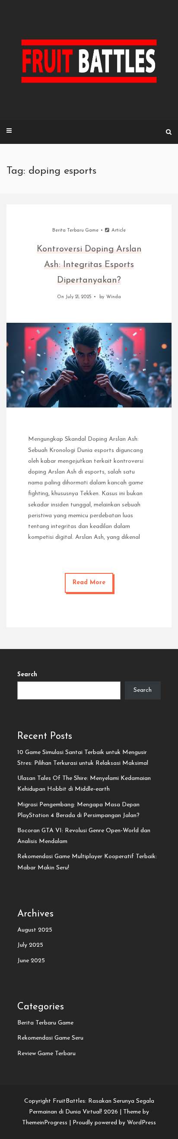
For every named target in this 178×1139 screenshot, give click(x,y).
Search (27, 674)
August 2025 (34, 930)
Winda (113, 297)
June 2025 (31, 961)
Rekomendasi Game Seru (50, 1038)
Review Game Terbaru (46, 1053)
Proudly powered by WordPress (114, 1123)
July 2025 (30, 945)
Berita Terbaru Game (75, 230)
